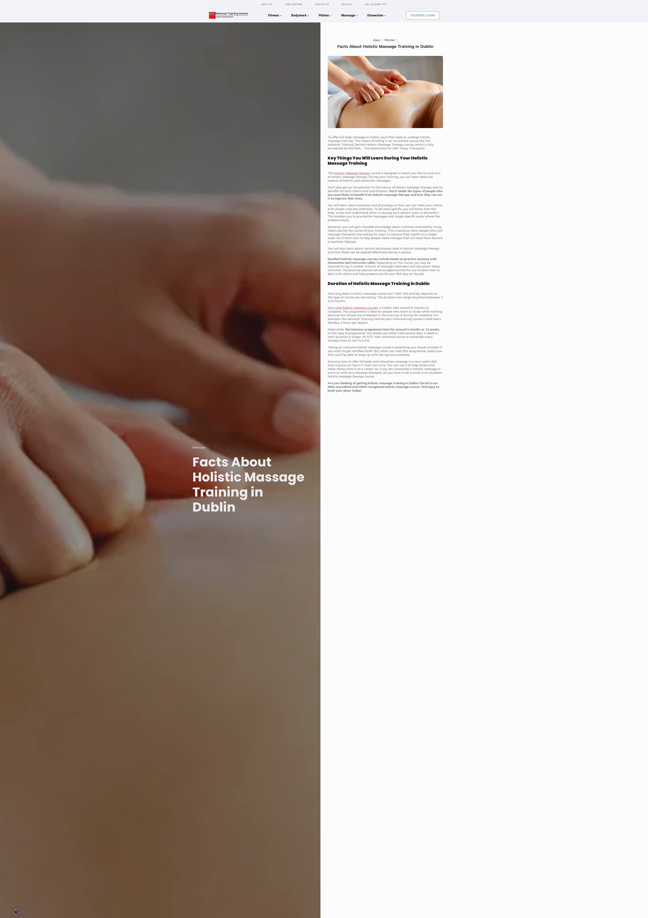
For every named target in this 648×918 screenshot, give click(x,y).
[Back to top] (639, 909)
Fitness (273, 15)
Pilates (324, 15)
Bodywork (298, 15)
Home (376, 39)
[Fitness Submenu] (280, 15)
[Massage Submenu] (356, 15)
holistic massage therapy (352, 173)
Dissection (375, 15)
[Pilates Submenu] (330, 15)
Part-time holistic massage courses (353, 308)
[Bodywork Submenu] (307, 15)
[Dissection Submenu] (384, 15)
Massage (348, 15)
